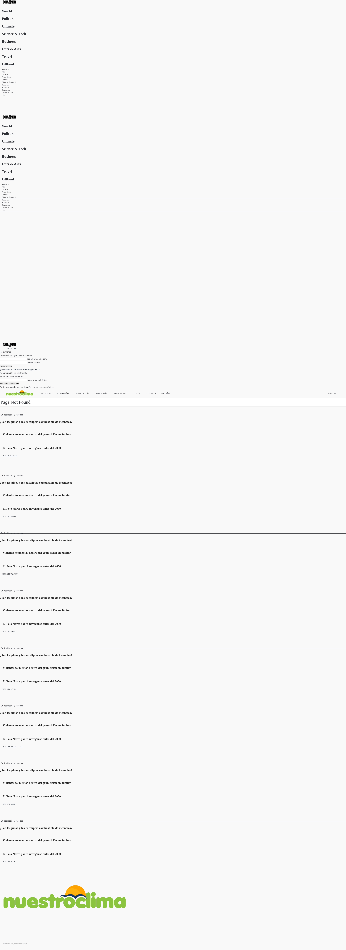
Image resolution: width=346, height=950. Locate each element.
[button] (339, 393)
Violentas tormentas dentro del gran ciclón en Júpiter (37, 434)
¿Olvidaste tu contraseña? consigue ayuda (20, 369)
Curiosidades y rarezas (12, 414)
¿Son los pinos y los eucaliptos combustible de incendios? (36, 421)
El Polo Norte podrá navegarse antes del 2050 (32, 448)
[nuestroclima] (173, 2)
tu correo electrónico (37, 380)
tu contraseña (33, 362)
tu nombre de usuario (37, 359)
